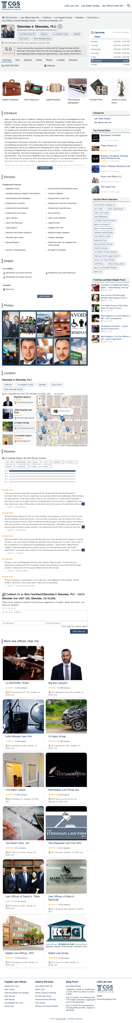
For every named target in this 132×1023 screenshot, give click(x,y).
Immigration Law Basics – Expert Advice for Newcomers (114, 328)
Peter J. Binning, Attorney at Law (115, 168)
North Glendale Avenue (42, 39)
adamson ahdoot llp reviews (17, 993)
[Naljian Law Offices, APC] (23, 933)
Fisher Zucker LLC (110, 148)
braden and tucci (100, 240)
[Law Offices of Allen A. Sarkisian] (66, 876)
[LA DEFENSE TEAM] (23, 663)
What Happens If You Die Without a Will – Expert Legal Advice (115, 339)
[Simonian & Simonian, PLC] (9, 33)
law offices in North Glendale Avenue (19, 21)
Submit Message (79, 631)
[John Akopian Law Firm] (23, 716)
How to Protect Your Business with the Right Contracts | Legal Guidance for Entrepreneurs (80, 999)
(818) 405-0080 (12, 65)
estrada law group (43, 996)
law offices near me (112, 6)
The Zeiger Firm (110, 189)
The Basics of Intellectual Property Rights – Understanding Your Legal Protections (115, 287)
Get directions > (59, 394)
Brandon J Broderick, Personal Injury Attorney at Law (114, 158)
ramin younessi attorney (103, 228)
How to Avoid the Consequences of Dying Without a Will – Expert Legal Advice (80, 1007)
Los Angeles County (63, 17)
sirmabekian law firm (14, 1003)
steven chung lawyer (116, 264)
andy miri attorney (101, 248)
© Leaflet (61, 445)
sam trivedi (98, 209)
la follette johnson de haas (105, 221)
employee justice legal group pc (107, 256)
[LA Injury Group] (66, 716)
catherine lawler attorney (103, 232)
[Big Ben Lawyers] (66, 663)
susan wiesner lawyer (102, 236)
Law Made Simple (90, 6)
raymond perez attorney (103, 244)
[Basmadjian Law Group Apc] (66, 770)
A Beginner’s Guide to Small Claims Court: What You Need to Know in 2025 (80, 991)
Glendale (79, 17)
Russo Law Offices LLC (111, 178)
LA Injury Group (62, 406)
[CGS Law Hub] (11, 5)
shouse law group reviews (104, 260)
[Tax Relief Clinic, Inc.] (23, 823)
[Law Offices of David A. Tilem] (23, 876)
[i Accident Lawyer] (23, 770)
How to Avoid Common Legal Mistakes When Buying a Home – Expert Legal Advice (114, 297)
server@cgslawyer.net (106, 999)
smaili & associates (101, 213)
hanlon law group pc (102, 225)
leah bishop (98, 264)
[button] (65, 425)
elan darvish (10, 996)
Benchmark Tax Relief (111, 137)
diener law (98, 272)
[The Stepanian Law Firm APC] (66, 823)
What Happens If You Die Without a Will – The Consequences (115, 318)
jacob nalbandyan (101, 217)
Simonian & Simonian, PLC (51, 21)
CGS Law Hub (71, 6)
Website (51, 65)
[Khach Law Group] (66, 933)
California (46, 17)
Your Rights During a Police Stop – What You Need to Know (115, 308)
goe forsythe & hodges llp (104, 205)
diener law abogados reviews (105, 268)
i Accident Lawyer (65, 418)
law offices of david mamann (105, 252)
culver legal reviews (115, 209)
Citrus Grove (92, 17)
